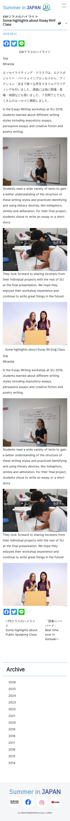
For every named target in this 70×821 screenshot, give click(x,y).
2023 (12, 702)
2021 (11, 716)
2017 (11, 743)
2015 (11, 756)
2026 (12, 682)
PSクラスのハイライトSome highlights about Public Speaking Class (21, 627)
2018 (11, 736)
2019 (11, 729)
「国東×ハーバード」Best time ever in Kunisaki (53, 630)
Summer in (22, 7)
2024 (12, 695)
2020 (12, 722)
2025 (12, 689)
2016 (11, 749)
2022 (12, 709)
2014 (11, 763)
